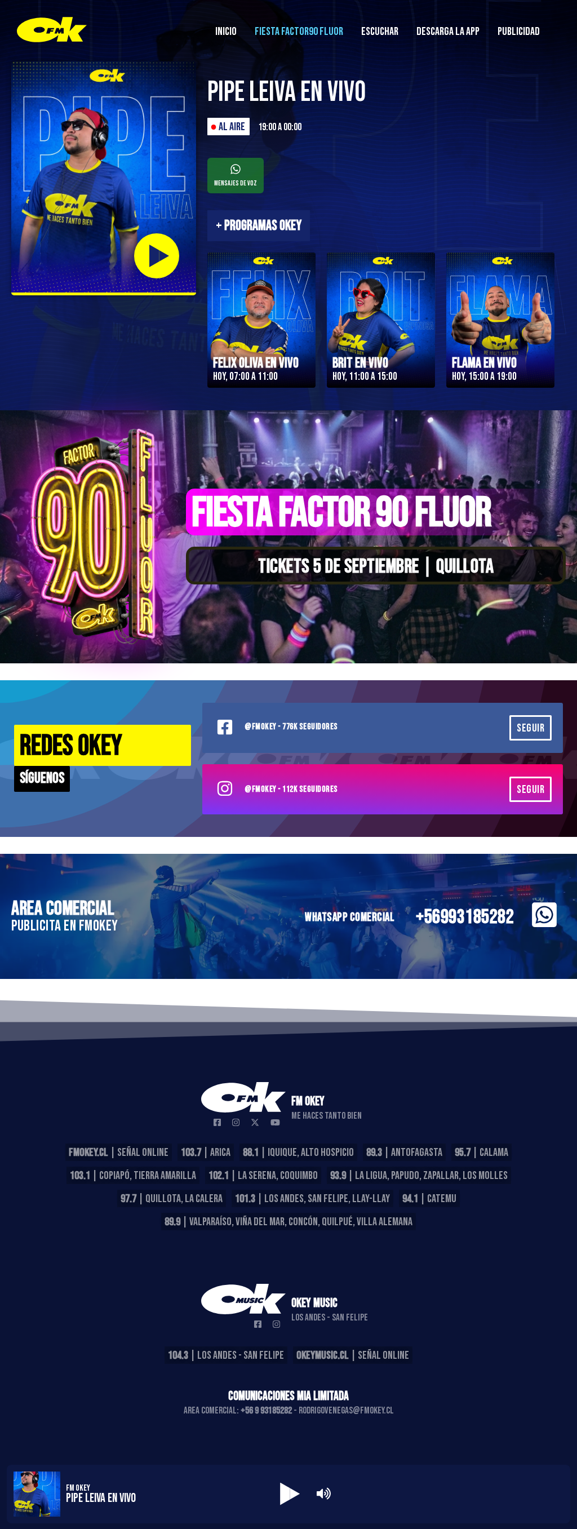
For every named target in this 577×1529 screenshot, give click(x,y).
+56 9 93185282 (266, 1410)
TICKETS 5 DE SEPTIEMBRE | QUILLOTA (376, 567)
